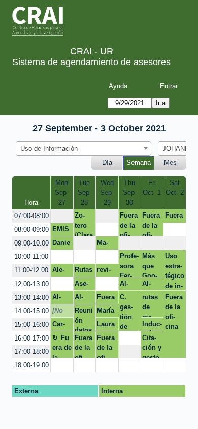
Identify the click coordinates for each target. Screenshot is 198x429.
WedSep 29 (107, 192)
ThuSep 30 (130, 192)
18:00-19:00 (31, 365)
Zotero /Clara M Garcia (84, 223)
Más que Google (149, 264)
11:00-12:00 (31, 270)
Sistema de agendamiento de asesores (91, 62)
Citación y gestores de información (151, 346)
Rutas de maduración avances (83, 271)
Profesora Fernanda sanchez (129, 264)
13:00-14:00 (31, 297)
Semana (138, 162)
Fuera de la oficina (129, 223)
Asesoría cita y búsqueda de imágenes (84, 285)
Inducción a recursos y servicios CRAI (152, 325)
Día (107, 162)
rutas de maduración (150, 305)
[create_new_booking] (62, 216)
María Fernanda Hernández (106, 312)
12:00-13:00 (31, 284)
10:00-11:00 (31, 256)
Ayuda (118, 86)
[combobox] (83, 148)
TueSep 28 (84, 192)
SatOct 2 (175, 188)
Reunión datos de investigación (84, 319)
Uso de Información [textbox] (49, 148)
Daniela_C (61, 244)
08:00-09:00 (31, 229)
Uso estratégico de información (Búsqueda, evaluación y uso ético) (174, 271)
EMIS (60, 229)
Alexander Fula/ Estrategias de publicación (61, 271)
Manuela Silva (105, 244)
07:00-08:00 (31, 216)
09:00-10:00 (31, 243)
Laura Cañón (106, 325)
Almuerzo (128, 285)
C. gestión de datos (128, 312)
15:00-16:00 (31, 324)
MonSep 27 (62, 192)
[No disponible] (60, 312)
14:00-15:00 (31, 311)
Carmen (59, 325)
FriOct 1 (152, 188)
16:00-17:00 (31, 338)
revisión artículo (106, 271)
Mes (170, 162)
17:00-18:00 (31, 351)
